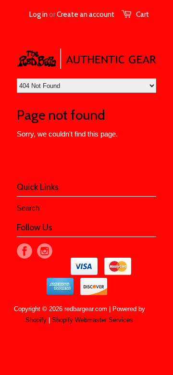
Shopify (36, 320)
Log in (38, 14)
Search (28, 208)
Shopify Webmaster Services (92, 320)
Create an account (85, 14)
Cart (142, 14)
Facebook (24, 251)
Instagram (44, 251)
